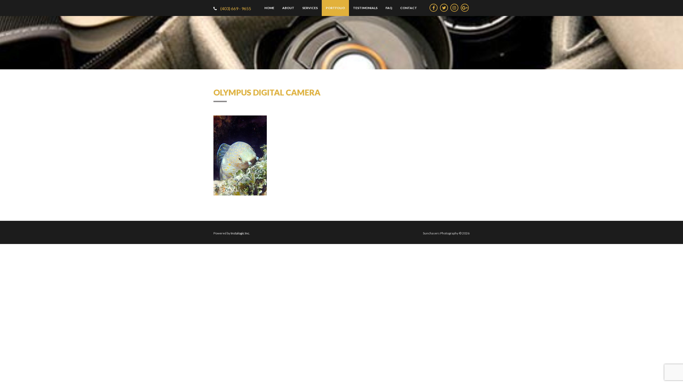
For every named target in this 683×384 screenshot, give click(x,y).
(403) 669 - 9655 (235, 8)
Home (269, 8)
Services (310, 8)
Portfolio (335, 8)
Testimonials (365, 8)
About (288, 8)
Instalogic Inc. (240, 233)
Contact (408, 8)
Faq (389, 8)
